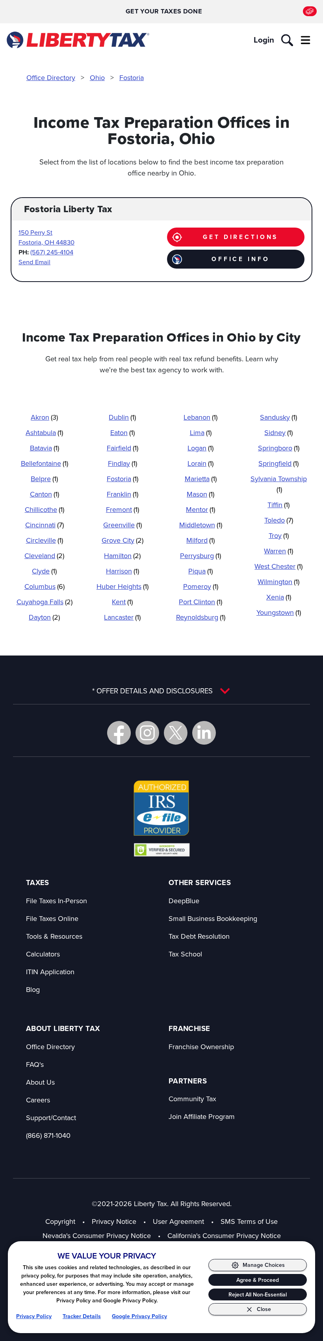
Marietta (201, 479)
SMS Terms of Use (249, 1221)
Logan (200, 448)
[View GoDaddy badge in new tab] (161, 849)
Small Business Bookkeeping (213, 918)
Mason (200, 494)
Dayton (44, 617)
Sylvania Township (279, 484)
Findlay (122, 463)
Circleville (44, 540)
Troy (279, 535)
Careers (38, 1100)
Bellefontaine (44, 463)
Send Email (34, 261)
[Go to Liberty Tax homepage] (77, 39)
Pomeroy (200, 586)
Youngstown (278, 612)
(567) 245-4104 (51, 251)
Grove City (122, 540)
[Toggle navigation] (305, 40)
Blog (33, 989)
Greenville (122, 525)
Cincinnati (44, 525)
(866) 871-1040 (48, 1135)
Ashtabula (44, 432)
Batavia (44, 448)
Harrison (122, 571)
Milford (200, 540)
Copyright (60, 1221)
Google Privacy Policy (139, 1316)
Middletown (200, 525)
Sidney (278, 432)
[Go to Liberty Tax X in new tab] (175, 733)
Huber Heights (123, 586)
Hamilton (122, 555)
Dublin (122, 417)
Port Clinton (200, 602)
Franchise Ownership (201, 1047)
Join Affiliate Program (202, 1116)
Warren (278, 551)
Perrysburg (200, 555)
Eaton (122, 432)
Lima (201, 432)
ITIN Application (50, 972)
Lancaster (122, 617)
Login (264, 40)
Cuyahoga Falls (44, 602)
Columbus (44, 586)
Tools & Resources (54, 936)
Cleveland (44, 555)
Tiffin (278, 505)
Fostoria (131, 77)
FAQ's (35, 1064)
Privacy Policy (34, 1316)
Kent (122, 602)
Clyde (44, 571)
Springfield (278, 463)
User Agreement (178, 1221)
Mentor (200, 509)
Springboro (278, 448)
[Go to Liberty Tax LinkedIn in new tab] (204, 733)
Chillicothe (44, 509)
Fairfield (122, 448)
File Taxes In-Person (56, 901)
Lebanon (200, 417)
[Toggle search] (287, 40)
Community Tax (192, 1099)
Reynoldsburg (200, 617)
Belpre (44, 479)
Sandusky (278, 417)
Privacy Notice (114, 1221)
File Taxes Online (52, 918)
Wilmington (278, 581)
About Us (40, 1082)
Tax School (185, 954)
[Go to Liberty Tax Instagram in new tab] (147, 733)
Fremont (122, 509)
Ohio (97, 77)
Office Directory (50, 77)
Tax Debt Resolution (199, 936)
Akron (44, 417)
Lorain (200, 463)
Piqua (200, 571)
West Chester (278, 566)
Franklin (122, 494)
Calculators (43, 954)
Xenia (278, 597)
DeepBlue (184, 901)
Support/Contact (51, 1117)
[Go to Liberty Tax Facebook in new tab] (119, 733)
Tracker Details (82, 1316)
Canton (44, 494)
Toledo (278, 520)
